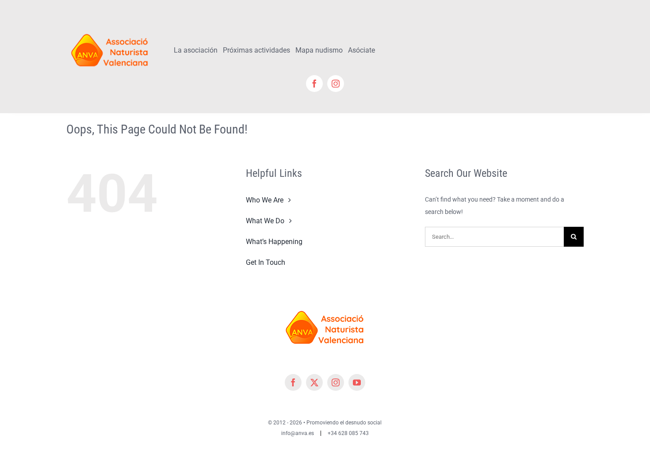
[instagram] (335, 83)
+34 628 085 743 (348, 433)
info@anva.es (297, 433)
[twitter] (314, 382)
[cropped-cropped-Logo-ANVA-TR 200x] (109, 29)
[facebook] (314, 83)
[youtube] (356, 382)
